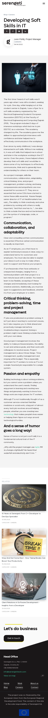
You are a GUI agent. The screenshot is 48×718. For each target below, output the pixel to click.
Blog (5, 15)
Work (20, 683)
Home (6, 683)
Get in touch (13, 638)
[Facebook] (13, 31)
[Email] (19, 31)
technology (9, 414)
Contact (34, 687)
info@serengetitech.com (15, 672)
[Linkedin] (25, 31)
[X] (7, 31)
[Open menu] (43, 3)
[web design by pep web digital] (42, 676)
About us (34, 683)
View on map (9, 675)
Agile (37, 447)
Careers (12, 15)
